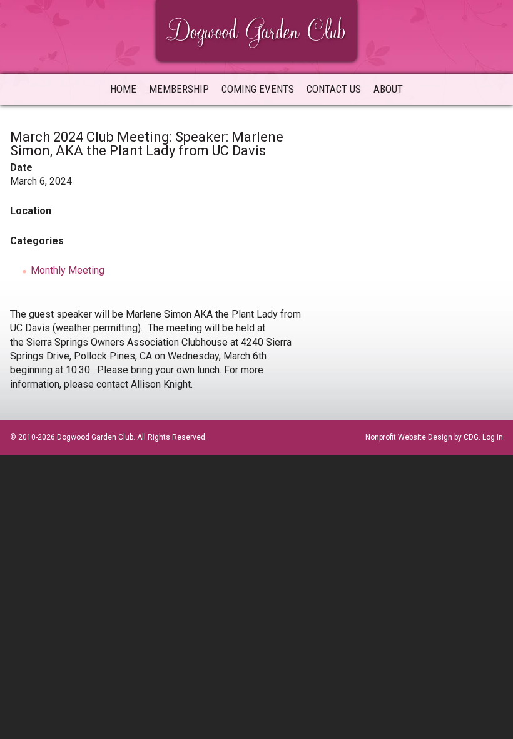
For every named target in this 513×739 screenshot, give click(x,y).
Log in (492, 437)
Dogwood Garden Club (256, 29)
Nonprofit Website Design (408, 437)
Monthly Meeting (67, 270)
